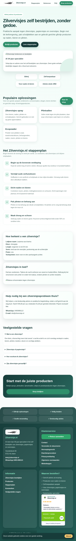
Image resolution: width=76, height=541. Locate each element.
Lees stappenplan (30, 44)
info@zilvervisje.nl (12, 457)
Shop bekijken (38, 391)
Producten (9, 481)
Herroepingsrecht (48, 449)
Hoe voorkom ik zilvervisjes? (17, 356)
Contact (44, 442)
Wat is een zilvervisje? (14, 334)
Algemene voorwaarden (50, 460)
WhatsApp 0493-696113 (14, 460)
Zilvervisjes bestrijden (13, 478)
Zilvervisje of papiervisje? (16, 349)
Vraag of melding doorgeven (53, 523)
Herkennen (47, 3)
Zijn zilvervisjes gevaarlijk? (16, 363)
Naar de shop (65, 101)
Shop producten (66, 3)
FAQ (55, 3)
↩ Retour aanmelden (56, 436)
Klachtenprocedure (48, 453)
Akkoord (68, 536)
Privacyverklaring (48, 456)
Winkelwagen (46, 463)
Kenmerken (9, 488)
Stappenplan (35, 3)
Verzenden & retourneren (50, 446)
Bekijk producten (11, 44)
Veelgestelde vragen (13, 492)
